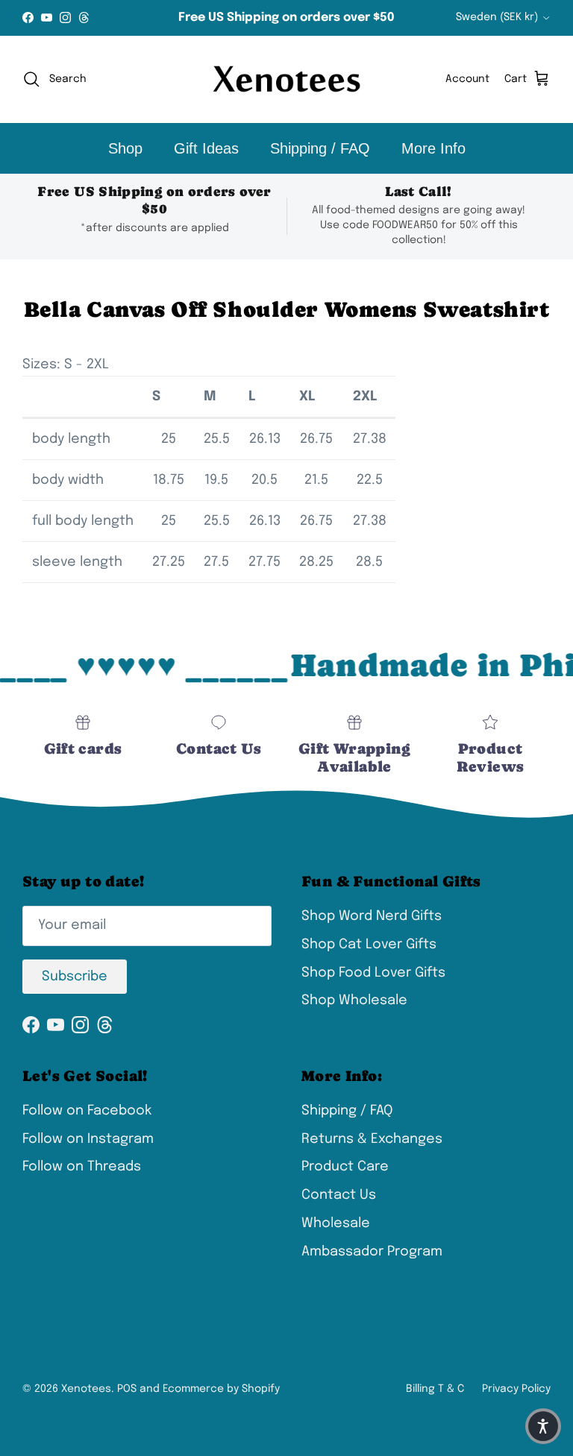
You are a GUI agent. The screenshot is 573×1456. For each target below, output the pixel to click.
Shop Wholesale (354, 1000)
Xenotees (86, 1389)
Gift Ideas (206, 148)
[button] (543, 1426)
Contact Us (338, 1195)
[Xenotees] (286, 79)
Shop (125, 148)
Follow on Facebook (86, 1111)
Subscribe (74, 976)
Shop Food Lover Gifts (373, 973)
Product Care (345, 1166)
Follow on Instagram (88, 1139)
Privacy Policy (516, 1389)
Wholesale (335, 1223)
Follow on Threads (81, 1166)
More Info (433, 148)
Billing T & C (435, 1389)
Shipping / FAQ (320, 148)
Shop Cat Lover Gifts (368, 944)
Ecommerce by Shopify (221, 1389)
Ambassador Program (371, 1251)
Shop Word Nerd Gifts (371, 916)
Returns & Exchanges (371, 1139)
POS (127, 1389)
